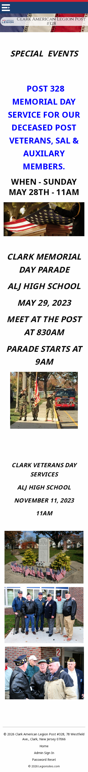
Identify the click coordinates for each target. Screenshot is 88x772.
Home (44, 746)
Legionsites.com (49, 766)
